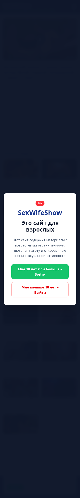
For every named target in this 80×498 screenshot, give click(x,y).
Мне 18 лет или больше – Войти (40, 272)
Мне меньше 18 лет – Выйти (40, 290)
